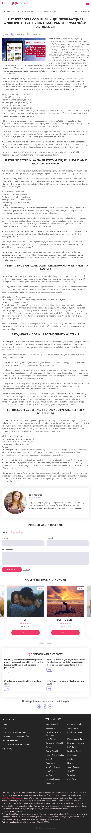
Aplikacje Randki (52, 724)
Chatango (50, 783)
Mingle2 (49, 759)
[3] (17, 532)
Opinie (4, 724)
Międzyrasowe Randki (76, 739)
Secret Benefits (73, 767)
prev (41, 642)
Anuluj (26, 569)
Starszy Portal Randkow (55, 755)
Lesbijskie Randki (74, 751)
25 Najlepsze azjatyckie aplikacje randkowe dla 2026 (23, 682)
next (49, 642)
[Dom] (15, 3)
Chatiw (70, 759)
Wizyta (25, 632)
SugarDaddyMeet (53, 779)
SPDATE (70, 771)
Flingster (71, 763)
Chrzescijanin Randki (54, 743)
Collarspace (72, 755)
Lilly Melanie (35, 494)
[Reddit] (39, 706)
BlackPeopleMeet (53, 767)
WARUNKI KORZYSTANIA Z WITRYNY (16, 744)
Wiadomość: (8, 549)
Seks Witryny (51, 739)
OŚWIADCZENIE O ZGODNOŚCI (14, 732)
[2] (14, 532)
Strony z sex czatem (75, 743)
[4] (19, 532)
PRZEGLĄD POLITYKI (10, 740)
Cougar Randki (52, 751)
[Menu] (87, 3)
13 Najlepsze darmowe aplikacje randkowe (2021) (65, 682)
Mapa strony (7, 748)
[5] (22, 532)
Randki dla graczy (74, 732)
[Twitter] (50, 706)
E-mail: (50, 538)
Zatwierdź (12, 569)
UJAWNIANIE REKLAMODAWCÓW (15, 736)
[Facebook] (45, 706)
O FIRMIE (5, 728)
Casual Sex (50, 747)
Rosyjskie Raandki (74, 724)
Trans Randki (72, 728)
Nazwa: (5, 538)
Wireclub (71, 775)
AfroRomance (51, 775)
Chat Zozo (71, 779)
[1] (11, 532)
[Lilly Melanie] (15, 502)
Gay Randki (50, 728)
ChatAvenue (51, 763)
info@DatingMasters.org (12, 798)
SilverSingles (51, 771)
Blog (6, 34)
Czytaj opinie (25, 627)
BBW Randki (72, 747)
